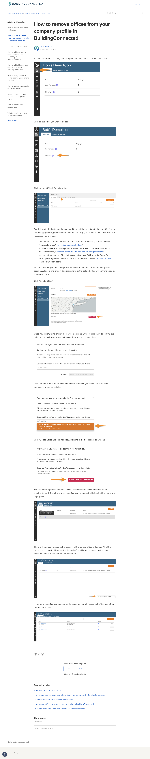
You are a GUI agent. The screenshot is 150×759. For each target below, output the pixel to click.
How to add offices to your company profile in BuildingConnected (18, 67)
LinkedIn (42, 655)
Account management (32, 13)
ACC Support (46, 46)
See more (12, 120)
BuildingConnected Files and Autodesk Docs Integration (59, 708)
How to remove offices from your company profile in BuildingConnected (18, 38)
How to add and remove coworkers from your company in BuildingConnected (17, 55)
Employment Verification (17, 46)
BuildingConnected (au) (15, 13)
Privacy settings (13, 753)
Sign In (137, 4)
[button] (4, 754)
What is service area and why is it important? (17, 114)
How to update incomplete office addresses (18, 87)
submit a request (103, 258)
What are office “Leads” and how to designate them (17, 96)
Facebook (35, 655)
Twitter (39, 655)
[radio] (69, 668)
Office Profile (45, 13)
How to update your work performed (18, 28)
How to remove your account (47, 690)
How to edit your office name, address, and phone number (18, 77)
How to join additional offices (69, 245)
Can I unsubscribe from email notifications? (53, 699)
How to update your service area (15, 106)
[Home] (25, 5)
